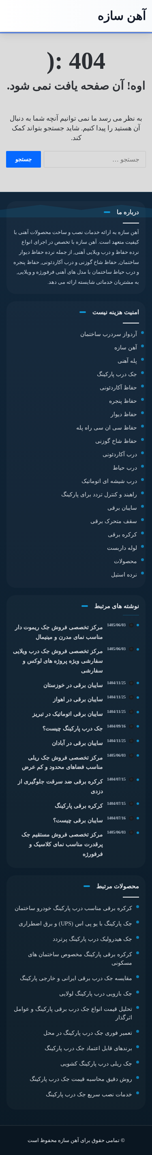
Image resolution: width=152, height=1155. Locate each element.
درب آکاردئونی (120, 454)
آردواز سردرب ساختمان (108, 334)
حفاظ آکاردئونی (118, 388)
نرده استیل (124, 575)
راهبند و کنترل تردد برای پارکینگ (99, 494)
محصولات (125, 561)
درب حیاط (125, 468)
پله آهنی (127, 361)
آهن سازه (125, 348)
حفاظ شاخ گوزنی (116, 441)
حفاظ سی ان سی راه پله (106, 428)
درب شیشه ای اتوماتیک (109, 481)
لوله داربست (122, 548)
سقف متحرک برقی (113, 521)
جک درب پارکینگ (117, 374)
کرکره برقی (122, 535)
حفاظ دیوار (124, 414)
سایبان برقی (122, 508)
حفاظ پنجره (123, 401)
